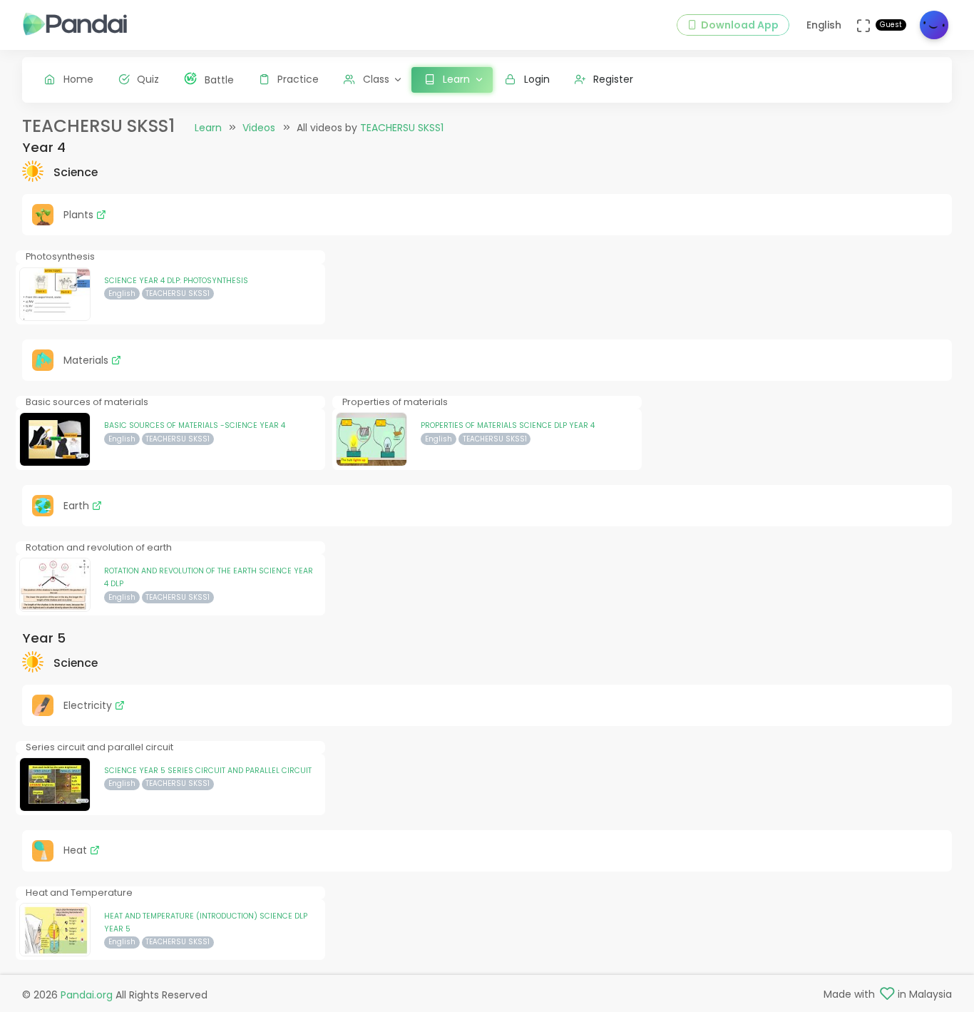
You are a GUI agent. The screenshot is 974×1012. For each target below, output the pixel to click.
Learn (208, 128)
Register (613, 79)
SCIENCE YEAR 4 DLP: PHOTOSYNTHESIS (176, 280)
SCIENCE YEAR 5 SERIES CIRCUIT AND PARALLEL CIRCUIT (208, 770)
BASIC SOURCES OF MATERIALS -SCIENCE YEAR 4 (194, 425)
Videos (258, 128)
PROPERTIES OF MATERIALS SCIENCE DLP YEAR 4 (508, 425)
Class (376, 79)
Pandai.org (87, 995)
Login (537, 79)
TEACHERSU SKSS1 (402, 128)
